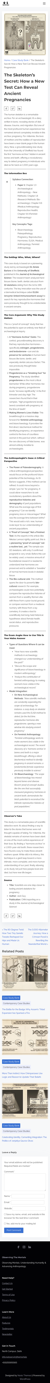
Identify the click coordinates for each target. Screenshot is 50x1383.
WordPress (25, 1379)
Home (7, 60)
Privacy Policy (8, 1300)
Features (6, 1323)
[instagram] (24, 1248)
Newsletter (7, 1334)
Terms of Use (8, 1294)
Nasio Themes (25, 1375)
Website (8, 1208)
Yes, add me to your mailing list (21, 1223)
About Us (6, 1317)
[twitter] (13, 108)
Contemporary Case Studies (16, 1003)
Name (7, 1196)
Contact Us (7, 1283)
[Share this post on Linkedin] (19, 108)
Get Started (7, 1289)
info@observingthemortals (14, 1357)
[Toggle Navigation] (44, 4)
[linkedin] (29, 1248)
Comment (9, 1171)
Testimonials (8, 1328)
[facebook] (6, 108)
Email (7, 1202)
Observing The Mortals (14, 1257)
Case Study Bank (20, 60)
